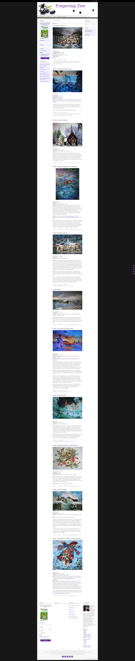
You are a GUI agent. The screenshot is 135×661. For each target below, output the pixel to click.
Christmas (68, 61)
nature (74, 229)
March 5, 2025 (60, 59)
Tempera (90, 658)
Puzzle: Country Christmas (60, 120)
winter (61, 63)
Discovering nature (43, 81)
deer (75, 61)
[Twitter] (96, 1)
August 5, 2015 (60, 162)
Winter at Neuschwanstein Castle (62, 69)
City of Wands (68, 217)
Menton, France (43, 69)
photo (55, 57)
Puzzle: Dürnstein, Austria (60, 233)
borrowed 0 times (71, 113)
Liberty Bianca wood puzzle (45, 64)
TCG (59, 97)
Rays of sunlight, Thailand (45, 76)
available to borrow (65, 113)
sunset (70, 115)
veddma (55, 59)
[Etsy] (90, 1)
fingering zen (85, 626)
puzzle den (65, 115)
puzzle (72, 62)
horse (60, 62)
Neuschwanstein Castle (71, 99)
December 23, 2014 (61, 229)
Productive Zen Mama (88, 634)
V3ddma (85, 631)
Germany (77, 113)
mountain (63, 285)
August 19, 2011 (60, 595)
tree (76, 162)
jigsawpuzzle (66, 62)
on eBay (62, 52)
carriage (65, 61)
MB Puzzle (62, 574)
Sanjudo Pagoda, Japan (44, 74)
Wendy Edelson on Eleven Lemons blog (62, 593)
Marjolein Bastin (58, 473)
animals (71, 229)
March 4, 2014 (60, 284)
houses (62, 62)
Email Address (42, 40)
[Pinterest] (92, 1)
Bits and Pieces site (70, 216)
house (69, 162)
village (59, 63)
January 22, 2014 (60, 390)
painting (70, 595)
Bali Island (42, 67)
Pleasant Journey (43, 65)
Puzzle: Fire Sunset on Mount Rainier (63, 328)
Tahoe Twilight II (43, 73)
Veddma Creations (87, 635)
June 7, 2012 (60, 534)
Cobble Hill (60, 54)
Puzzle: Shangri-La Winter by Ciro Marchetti (65, 166)
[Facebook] (93, 1)
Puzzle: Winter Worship (59, 395)
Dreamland (42, 71)
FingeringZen (78, 61)
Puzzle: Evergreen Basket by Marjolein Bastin (65, 445)
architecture (59, 113)
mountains (58, 115)
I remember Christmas (59, 26)
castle (75, 113)
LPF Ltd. (58, 204)
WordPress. (95, 658)
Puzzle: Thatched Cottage (60, 490)
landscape (59, 285)
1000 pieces (57, 51)
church (61, 441)
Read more (87, 34)
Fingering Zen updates (45, 54)
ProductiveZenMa (87, 639)
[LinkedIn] (95, 1)
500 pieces (57, 94)
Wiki (74, 281)
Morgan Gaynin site (70, 578)
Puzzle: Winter (57, 289)
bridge (59, 441)
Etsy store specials (44, 55)
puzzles (54, 63)
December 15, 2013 (61, 440)
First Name (42, 44)
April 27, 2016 (60, 112)
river (69, 441)
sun (64, 391)
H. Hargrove (57, 56)
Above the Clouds (74, 217)
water (73, 285)
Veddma (85, 643)
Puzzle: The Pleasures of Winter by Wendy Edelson (67, 538)
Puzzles (65, 59)
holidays (57, 62)
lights (69, 62)
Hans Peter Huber (59, 98)
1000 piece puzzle (57, 61)
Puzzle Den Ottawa (76, 62)
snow (56, 63)
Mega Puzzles (59, 356)
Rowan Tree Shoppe (87, 636)
